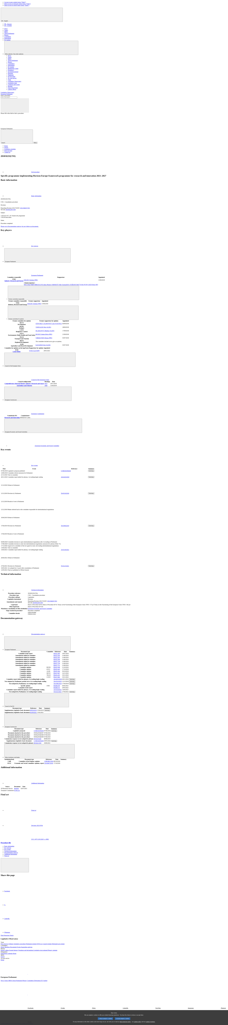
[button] (28, 973)
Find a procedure (5, 95)
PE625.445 (57, 669)
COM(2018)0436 (66, 471)
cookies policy (137, 1021)
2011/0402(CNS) (25, 208)
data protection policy (125, 1021)
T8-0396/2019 (65, 526)
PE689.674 (57, 687)
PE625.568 (57, 667)
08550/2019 (33, 710)
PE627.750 (57, 663)
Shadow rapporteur (29, 283)
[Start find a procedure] (15, 105)
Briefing (16, 788)
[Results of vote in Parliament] (74, 507)
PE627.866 (57, 677)
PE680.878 (57, 686)
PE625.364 (57, 671)
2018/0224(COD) (11, 209)
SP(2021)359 (37, 743)
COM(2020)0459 (39, 741)
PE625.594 (57, 655)
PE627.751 (57, 665)
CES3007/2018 (48, 763)
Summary (91, 471)
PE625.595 (57, 657)
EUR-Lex (17, 790)
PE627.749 (57, 661)
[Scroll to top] (15, 865)
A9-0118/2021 (65, 549)
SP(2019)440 (37, 739)
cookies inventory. (150, 1021)
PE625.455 (57, 675)
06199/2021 (33, 712)
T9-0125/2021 (65, 566)
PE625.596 (57, 659)
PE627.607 (57, 673)
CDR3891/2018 (48, 761)
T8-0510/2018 (65, 493)
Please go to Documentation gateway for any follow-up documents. (20, 226)
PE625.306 (57, 653)
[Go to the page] (74, 491)
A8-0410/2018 (65, 477)
